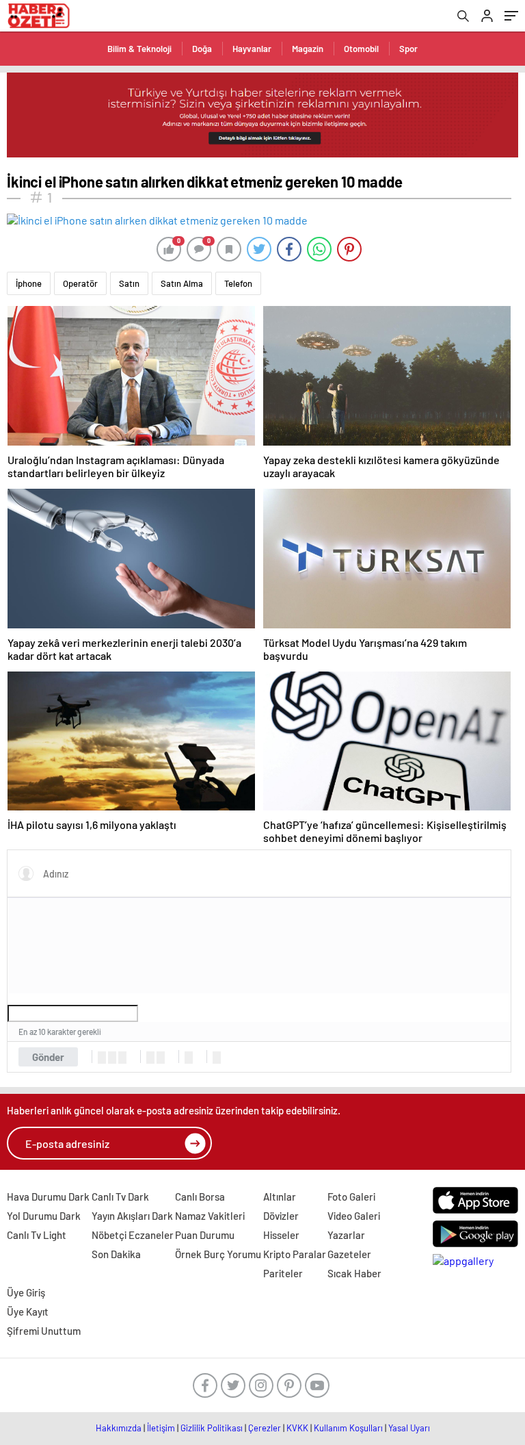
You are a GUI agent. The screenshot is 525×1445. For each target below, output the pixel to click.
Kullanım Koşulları (348, 1427)
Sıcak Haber (354, 1273)
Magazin (307, 48)
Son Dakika (116, 1254)
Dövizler (281, 1216)
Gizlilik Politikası (211, 1427)
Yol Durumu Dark (44, 1216)
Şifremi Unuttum (44, 1331)
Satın (129, 283)
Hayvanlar (251, 48)
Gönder (48, 1057)
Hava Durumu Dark (48, 1196)
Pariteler (283, 1273)
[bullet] (161, 1057)
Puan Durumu (204, 1235)
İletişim (161, 1427)
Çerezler (264, 1427)
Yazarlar (346, 1235)
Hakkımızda (119, 1427)
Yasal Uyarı (409, 1427)
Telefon (238, 283)
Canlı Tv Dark (120, 1196)
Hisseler (281, 1235)
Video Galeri (353, 1216)
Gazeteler (349, 1254)
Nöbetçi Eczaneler (133, 1235)
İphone (29, 283)
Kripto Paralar (294, 1254)
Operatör (80, 283)
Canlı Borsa (200, 1196)
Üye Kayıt (28, 1311)
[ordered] (150, 1057)
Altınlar (279, 1196)
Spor (408, 48)
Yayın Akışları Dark (132, 1216)
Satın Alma (182, 283)
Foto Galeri (351, 1196)
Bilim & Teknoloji (139, 48)
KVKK (297, 1427)
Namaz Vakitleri (210, 1216)
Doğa (202, 48)
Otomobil (361, 48)
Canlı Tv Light (36, 1235)
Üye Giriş (26, 1292)
